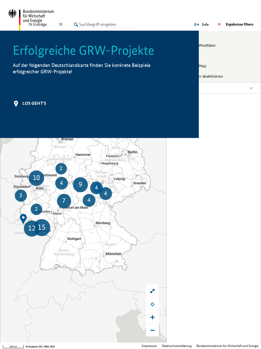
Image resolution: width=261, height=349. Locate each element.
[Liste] (61, 24)
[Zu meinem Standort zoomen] (152, 304)
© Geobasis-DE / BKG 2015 (40, 346)
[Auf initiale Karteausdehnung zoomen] (152, 291)
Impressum (149, 346)
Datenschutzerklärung (176, 346)
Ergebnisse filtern (239, 24)
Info (205, 24)
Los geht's (34, 103)
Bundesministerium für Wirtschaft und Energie (227, 346)
